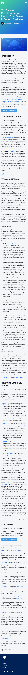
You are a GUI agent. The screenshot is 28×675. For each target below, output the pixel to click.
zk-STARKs (6, 442)
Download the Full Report (9, 110)
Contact (5, 665)
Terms (5, 667)
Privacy (5, 663)
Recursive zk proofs (8, 453)
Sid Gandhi (21, 586)
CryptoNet (4, 597)
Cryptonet (18, 98)
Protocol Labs (5, 91)
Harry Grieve (17, 572)
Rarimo (4, 101)
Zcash (14, 243)
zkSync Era (11, 418)
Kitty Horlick (7, 377)
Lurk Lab (14, 99)
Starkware (10, 101)
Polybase (21, 99)
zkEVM (5, 403)
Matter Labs (9, 417)
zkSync (5, 423)
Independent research (7, 137)
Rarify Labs (5, 343)
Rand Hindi (18, 550)
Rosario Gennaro (20, 598)
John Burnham (6, 174)
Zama (18, 101)
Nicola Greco (20, 597)
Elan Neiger (6, 519)
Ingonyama (6, 99)
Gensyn (4, 572)
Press (4, 662)
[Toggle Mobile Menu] (26, 3)
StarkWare (4, 638)
